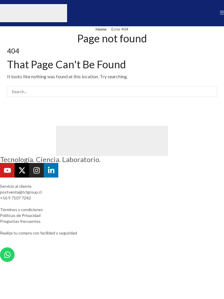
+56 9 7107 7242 (15, 197)
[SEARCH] (211, 91)
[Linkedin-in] (51, 170)
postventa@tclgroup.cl (21, 192)
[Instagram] (36, 170)
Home (101, 29)
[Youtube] (7, 170)
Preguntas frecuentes (20, 221)
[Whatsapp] (7, 254)
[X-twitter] (22, 170)
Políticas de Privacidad (20, 215)
